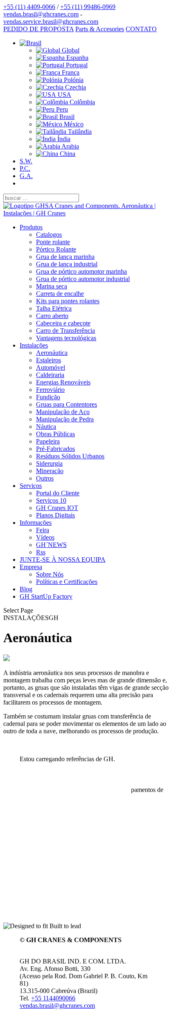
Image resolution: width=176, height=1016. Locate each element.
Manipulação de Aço (63, 411)
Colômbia (81, 101)
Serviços (31, 485)
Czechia (74, 87)
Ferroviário (50, 389)
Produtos (31, 227)
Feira (42, 529)
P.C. (25, 168)
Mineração (49, 470)
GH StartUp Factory (46, 596)
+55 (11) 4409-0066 (29, 6)
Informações (36, 522)
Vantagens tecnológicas (66, 337)
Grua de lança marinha (65, 256)
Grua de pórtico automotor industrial (83, 278)
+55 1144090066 (53, 998)
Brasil (66, 116)
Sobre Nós (49, 574)
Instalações (34, 345)
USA (63, 94)
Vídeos (45, 537)
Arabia (69, 146)
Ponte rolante (53, 241)
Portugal (76, 65)
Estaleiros (48, 360)
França (69, 72)
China (66, 153)
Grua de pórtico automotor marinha (81, 271)
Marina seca (51, 286)
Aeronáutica (52, 352)
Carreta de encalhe (60, 293)
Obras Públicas (55, 433)
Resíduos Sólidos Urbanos (70, 456)
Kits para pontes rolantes (67, 300)
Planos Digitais (55, 515)
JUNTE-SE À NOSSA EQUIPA (63, 559)
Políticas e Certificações (66, 581)
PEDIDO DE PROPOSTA (38, 28)
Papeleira (48, 441)
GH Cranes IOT (57, 507)
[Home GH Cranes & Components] (88, 213)
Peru (61, 109)
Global (69, 50)
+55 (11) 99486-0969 (87, 6)
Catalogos (49, 234)
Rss (40, 552)
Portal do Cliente (57, 493)
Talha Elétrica (54, 308)
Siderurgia (49, 463)
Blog (26, 589)
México (72, 124)
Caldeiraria (50, 374)
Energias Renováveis (63, 382)
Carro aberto (52, 315)
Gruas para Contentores (66, 404)
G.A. (26, 175)
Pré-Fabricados (55, 448)
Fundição (48, 397)
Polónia (72, 79)
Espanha (76, 57)
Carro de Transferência (65, 330)
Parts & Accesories (99, 28)
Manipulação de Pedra (65, 419)
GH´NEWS (51, 544)
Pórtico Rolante (56, 249)
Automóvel (50, 367)
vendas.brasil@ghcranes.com (41, 14)
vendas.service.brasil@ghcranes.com (50, 21)
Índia (63, 138)
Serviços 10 (51, 500)
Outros (45, 478)
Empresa (31, 566)
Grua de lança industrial (66, 264)
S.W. (26, 161)
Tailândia (79, 131)
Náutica (46, 426)
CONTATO (141, 28)
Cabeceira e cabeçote (63, 323)
